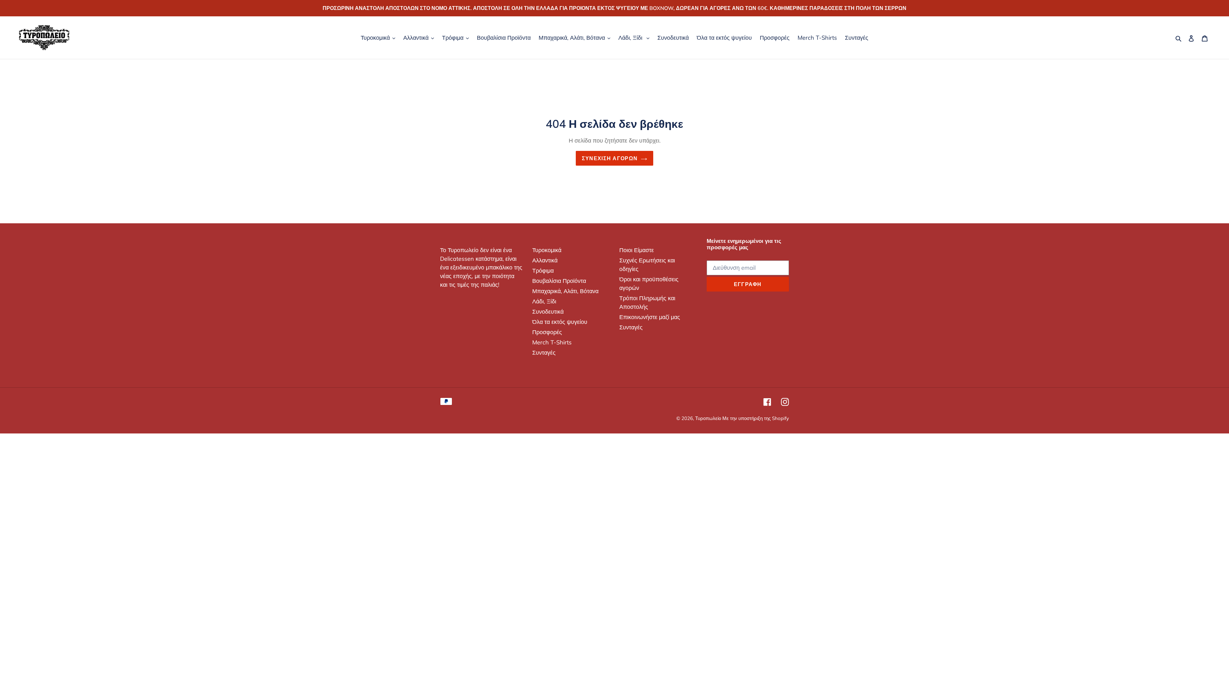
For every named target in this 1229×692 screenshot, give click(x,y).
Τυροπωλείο (708, 418)
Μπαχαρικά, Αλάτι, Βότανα (565, 291)
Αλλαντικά (545, 260)
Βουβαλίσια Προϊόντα (559, 280)
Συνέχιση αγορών (610, 158)
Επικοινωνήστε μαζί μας (649, 317)
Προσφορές (547, 332)
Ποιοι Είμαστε (636, 250)
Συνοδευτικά (548, 311)
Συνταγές (544, 352)
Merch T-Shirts (552, 342)
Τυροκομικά (546, 250)
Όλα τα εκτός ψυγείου (559, 321)
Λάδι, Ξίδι (544, 301)
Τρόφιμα (543, 270)
